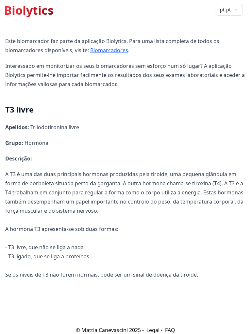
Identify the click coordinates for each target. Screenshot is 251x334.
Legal (152, 330)
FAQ (170, 330)
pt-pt (225, 10)
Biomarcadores (109, 50)
